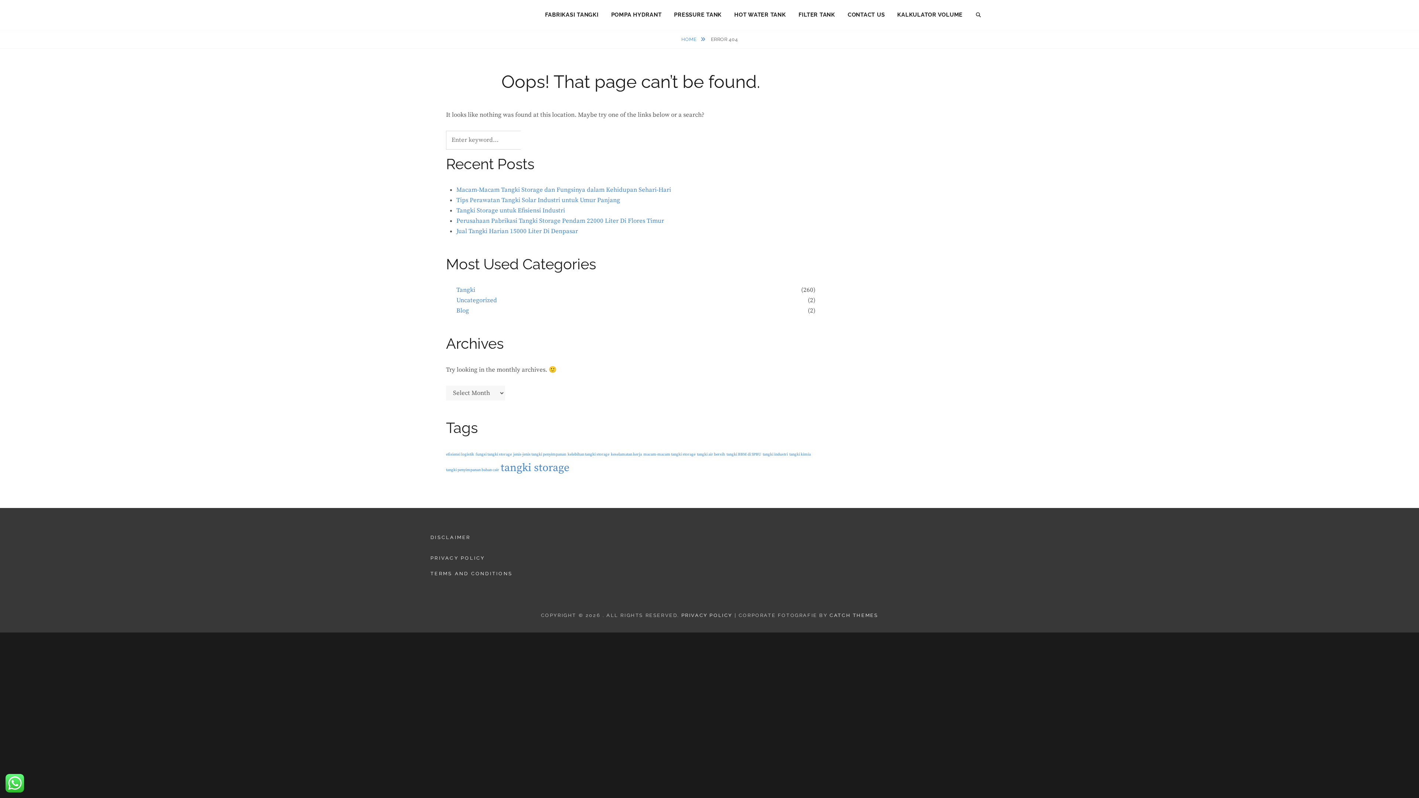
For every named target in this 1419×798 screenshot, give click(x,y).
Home (689, 39)
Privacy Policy (458, 558)
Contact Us (866, 14)
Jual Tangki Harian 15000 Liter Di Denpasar (517, 231)
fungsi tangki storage (494, 454)
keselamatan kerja (626, 454)
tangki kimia (800, 454)
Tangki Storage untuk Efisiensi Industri (510, 211)
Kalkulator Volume (930, 14)
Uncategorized (476, 300)
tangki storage (535, 468)
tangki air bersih (711, 454)
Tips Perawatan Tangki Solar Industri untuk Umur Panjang (538, 200)
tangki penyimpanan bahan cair (472, 470)
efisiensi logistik (460, 454)
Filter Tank (817, 14)
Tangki (465, 290)
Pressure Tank (698, 14)
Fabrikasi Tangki (572, 14)
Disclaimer (451, 537)
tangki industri (775, 454)
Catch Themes (854, 615)
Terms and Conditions (472, 573)
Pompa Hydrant (636, 14)
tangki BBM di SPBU (743, 454)
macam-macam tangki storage (669, 454)
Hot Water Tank (760, 14)
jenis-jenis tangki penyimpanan (539, 454)
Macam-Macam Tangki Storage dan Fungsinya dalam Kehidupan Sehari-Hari (563, 190)
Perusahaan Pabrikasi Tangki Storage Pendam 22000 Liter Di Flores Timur (560, 221)
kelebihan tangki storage (588, 454)
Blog (462, 311)
